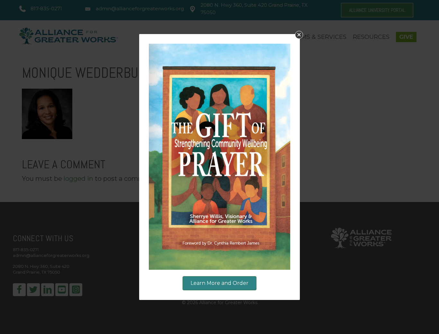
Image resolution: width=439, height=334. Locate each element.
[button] (299, 35)
